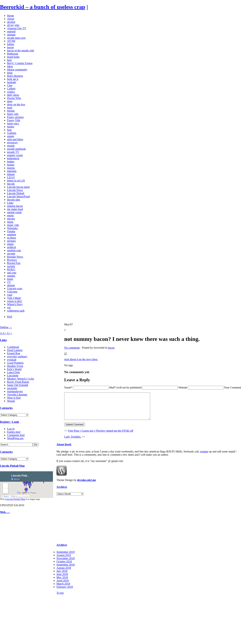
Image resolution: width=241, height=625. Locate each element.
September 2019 (65, 551)
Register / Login (9, 421)
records (11, 253)
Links (10, 202)
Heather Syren (15, 365)
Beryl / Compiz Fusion (19, 63)
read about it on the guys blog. (81, 359)
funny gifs (12, 113)
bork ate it (12, 79)
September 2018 (65, 564)
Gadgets (11, 132)
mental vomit (14, 212)
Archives (61, 486)
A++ (9, 333)
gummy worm (15, 155)
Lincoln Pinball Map (12, 465)
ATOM (11, 40)
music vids (13, 224)
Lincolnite (12, 375)
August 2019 (63, 555)
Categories (6, 407)
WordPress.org (15, 438)
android (11, 31)
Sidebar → (6, 327)
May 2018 (62, 577)
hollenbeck (13, 158)
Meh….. (5, 512)
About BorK (63, 444)
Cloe (9, 85)
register (204, 451)
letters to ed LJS (16, 180)
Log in (10, 428)
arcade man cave (16, 37)
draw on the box (16, 104)
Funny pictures (15, 117)
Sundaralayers (15, 391)
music (10, 221)
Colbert (11, 88)
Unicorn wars (14, 288)
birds (10, 72)
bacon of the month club (20, 50)
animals (11, 34)
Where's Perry (15, 304)
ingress (11, 167)
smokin (11, 275)
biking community (17, 69)
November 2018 (65, 558)
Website (182, 387)
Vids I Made (14, 297)
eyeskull (11, 359)
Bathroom (12, 53)
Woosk (11, 400)
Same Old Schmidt (17, 385)
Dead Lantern (14, 350)
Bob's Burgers (15, 75)
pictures (11, 240)
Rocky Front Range (18, 381)
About (10, 18)
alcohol (11, 21)
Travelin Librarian (17, 394)
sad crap (11, 272)
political (11, 247)
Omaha (11, 231)
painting (11, 234)
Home (10, 15)
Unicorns (12, 291)
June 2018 (62, 574)
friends (11, 110)
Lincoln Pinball (15, 193)
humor (10, 164)
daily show (13, 94)
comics (11, 91)
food (9, 107)
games (10, 136)
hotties (10, 161)
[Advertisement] (10, 570)
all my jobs (13, 25)
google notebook (16, 148)
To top (60, 592)
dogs (9, 101)
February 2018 (64, 586)
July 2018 (61, 570)
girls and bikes (15, 139)
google (11, 145)
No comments (72, 347)
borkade (11, 82)
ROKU (11, 269)
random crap (14, 250)
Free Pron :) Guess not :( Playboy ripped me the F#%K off (100, 430)
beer (9, 60)
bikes (10, 66)
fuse (9, 129)
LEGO (11, 177)
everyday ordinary (17, 356)
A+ (4, 333)
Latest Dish (13, 372)
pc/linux (11, 237)
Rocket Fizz (13, 263)
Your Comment (232, 387)
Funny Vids (13, 120)
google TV (13, 152)
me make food (15, 209)
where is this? (14, 301)
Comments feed (16, 435)
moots (10, 215)
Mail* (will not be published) (125, 387)
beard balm (13, 56)
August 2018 (63, 567)
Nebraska (12, 228)
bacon (10, 47)
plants (10, 244)
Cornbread (13, 346)
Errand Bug (13, 353)
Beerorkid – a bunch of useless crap (42, 7)
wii (9, 307)
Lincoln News (15, 190)
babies (10, 44)
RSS (9, 316)
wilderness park (16, 310)
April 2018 (62, 580)
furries (10, 126)
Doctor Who (14, 98)
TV (9, 282)
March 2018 (63, 583)
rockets (11, 266)
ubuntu (11, 285)
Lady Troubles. (72, 436)
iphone (11, 174)
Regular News (15, 256)
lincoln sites (13, 199)
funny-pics (13, 123)
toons (10, 278)
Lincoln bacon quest (18, 186)
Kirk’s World (14, 369)
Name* (68, 387)
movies (11, 218)
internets (11, 171)
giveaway (12, 142)
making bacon (15, 205)
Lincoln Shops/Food (18, 196)
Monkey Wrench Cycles (20, 378)
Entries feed (13, 431)
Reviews (12, 259)
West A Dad (13, 397)
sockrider (12, 388)
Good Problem (15, 362)
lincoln (11, 183)
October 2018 (64, 561)
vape (9, 294)
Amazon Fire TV (16, 28)
